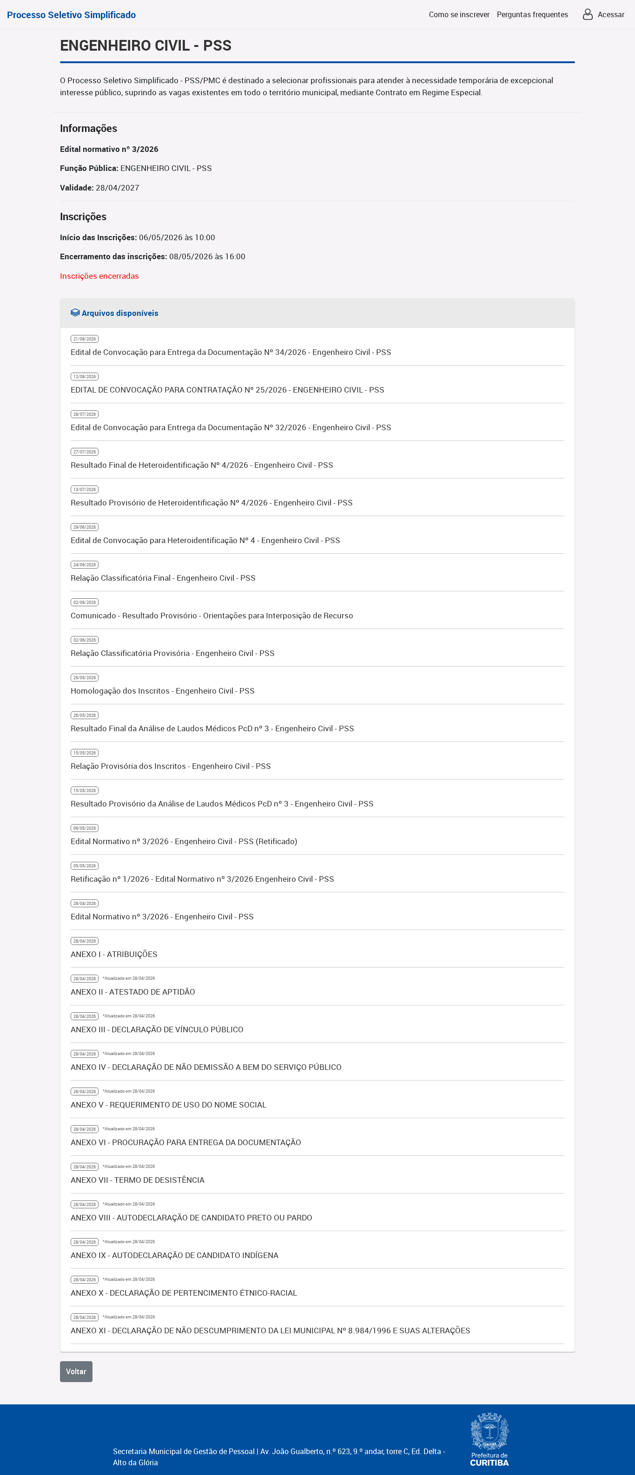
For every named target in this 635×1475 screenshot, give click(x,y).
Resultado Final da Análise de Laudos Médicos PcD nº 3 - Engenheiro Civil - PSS (212, 728)
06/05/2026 (84, 828)
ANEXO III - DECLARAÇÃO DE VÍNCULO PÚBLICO (157, 1029)
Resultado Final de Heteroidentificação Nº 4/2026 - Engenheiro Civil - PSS (202, 464)
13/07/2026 (84, 489)
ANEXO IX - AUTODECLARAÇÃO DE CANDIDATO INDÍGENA (174, 1255)
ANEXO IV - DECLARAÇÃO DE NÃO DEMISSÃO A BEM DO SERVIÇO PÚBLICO (206, 1067)
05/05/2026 (84, 866)
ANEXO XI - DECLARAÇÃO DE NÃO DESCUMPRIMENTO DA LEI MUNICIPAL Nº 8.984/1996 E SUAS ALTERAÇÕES (270, 1330)
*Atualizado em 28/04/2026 (128, 978)
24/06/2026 (84, 565)
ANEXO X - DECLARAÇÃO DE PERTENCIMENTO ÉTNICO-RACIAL (184, 1292)
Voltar (76, 1371)
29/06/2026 (84, 527)
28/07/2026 (84, 414)
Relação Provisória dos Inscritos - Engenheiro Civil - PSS (171, 765)
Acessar (611, 14)
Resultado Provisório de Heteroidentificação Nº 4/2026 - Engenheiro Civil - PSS (212, 502)
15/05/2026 (84, 753)
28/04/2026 (84, 903)
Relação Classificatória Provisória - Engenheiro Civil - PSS (173, 653)
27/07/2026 (84, 452)
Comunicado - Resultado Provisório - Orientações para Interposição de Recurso (212, 615)
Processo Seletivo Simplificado (71, 14)
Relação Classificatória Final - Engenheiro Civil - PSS (163, 577)
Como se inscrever (459, 14)
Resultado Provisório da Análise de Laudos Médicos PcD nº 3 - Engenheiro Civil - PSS (222, 803)
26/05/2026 (84, 678)
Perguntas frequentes (532, 14)
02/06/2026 (84, 602)
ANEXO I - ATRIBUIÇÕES (114, 954)
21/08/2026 (84, 339)
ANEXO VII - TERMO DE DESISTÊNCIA (138, 1179)
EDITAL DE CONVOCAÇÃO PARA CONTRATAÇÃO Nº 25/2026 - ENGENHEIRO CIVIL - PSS (227, 389)
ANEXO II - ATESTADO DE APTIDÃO (133, 991)
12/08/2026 (84, 377)
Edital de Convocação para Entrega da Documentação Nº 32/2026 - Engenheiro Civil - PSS (231, 427)
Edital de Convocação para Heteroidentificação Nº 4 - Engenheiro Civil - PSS (205, 540)
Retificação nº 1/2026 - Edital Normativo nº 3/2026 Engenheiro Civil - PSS (202, 878)
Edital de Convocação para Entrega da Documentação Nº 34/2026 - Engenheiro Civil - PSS (231, 352)
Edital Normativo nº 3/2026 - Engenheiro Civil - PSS (162, 916)
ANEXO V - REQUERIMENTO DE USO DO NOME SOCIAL (168, 1104)
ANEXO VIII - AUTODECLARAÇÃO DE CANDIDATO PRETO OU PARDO (191, 1217)
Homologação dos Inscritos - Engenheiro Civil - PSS (163, 690)
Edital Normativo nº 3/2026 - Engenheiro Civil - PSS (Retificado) (184, 841)
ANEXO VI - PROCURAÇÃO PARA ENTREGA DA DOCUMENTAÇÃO (186, 1142)
